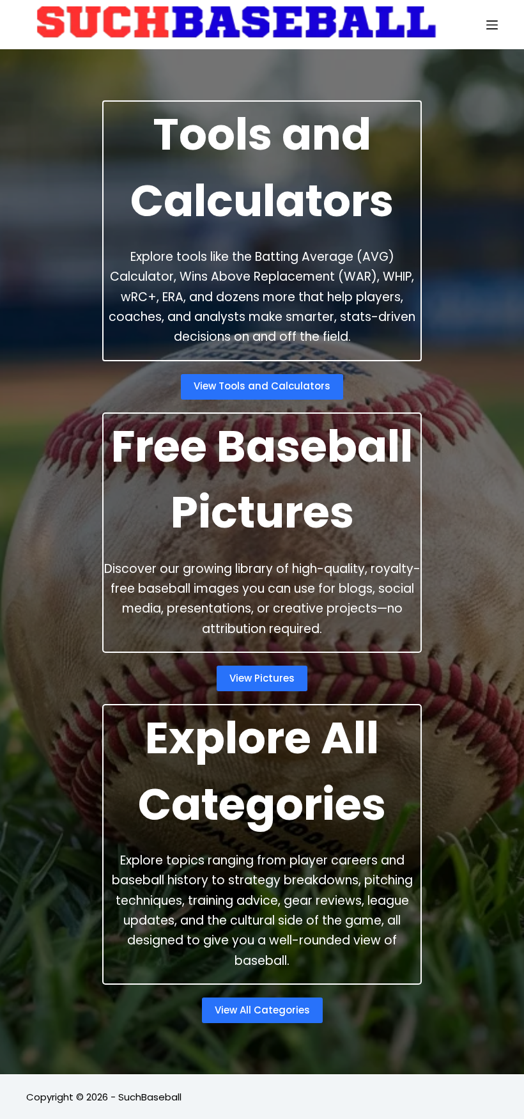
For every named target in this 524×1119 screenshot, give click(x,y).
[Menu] (492, 25)
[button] (262, 387)
